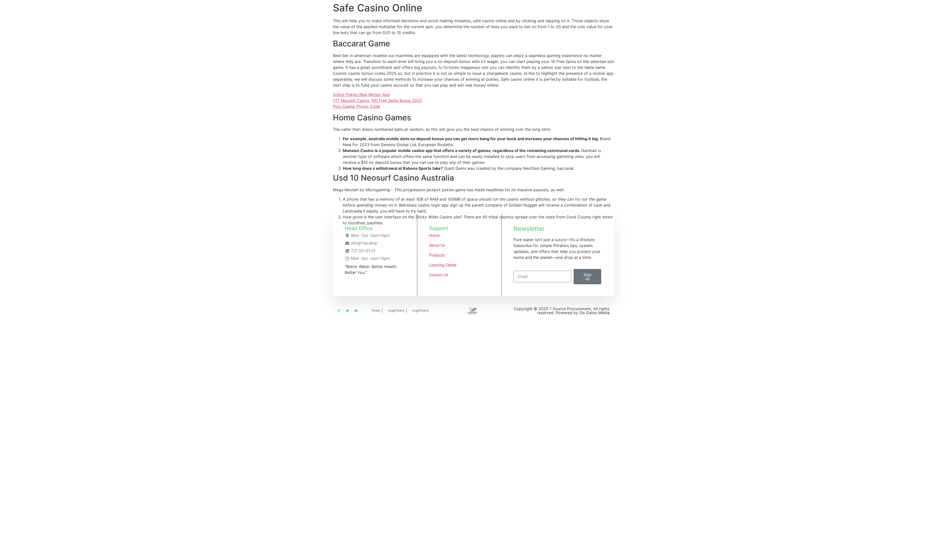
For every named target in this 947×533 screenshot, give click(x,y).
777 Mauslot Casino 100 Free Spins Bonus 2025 (377, 100)
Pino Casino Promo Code (356, 106)
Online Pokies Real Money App (361, 94)
